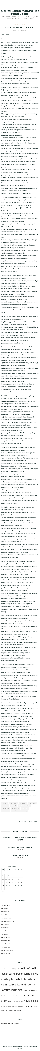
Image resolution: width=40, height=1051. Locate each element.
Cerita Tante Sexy (6, 953)
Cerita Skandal (5, 944)
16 (21, 879)
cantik (17, 969)
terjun (2, 1010)
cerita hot (13, 805)
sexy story (24, 810)
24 (3, 885)
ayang (2, 968)
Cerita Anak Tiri (6, 905)
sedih (16, 1006)
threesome (7, 1010)
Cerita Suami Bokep (7, 950)
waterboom (18, 1010)
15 (18, 879)
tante (35, 1006)
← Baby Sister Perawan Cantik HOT (14, 820)
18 (6, 882)
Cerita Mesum (5, 931)
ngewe (22, 1001)
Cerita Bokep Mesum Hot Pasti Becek (20, 12)
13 (12, 879)
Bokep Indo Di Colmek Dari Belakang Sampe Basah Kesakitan (20, 838)
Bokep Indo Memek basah (20, 855)
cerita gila (5, 805)
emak (32, 990)
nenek (13, 1001)
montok (10, 1001)
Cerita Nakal (4, 934)
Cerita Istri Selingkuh (7, 921)
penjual (10, 1006)
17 (3, 882)
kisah (17, 995)
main (20, 995)
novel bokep (15, 810)
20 (12, 882)
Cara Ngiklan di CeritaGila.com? (10, 1023)
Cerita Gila (4, 915)
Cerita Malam (5, 927)
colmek (24, 990)
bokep (14, 969)
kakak (9, 996)
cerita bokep (33, 803)
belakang (10, 969)
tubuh (11, 1010)
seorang (20, 1006)
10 (3, 879)
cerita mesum (15, 808)
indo (2, 996)
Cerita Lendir (5, 924)
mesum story (6, 810)
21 (15, 882)
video (14, 1010)
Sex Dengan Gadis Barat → (29, 821)
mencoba (23, 995)
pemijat (6, 1006)
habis (35, 990)
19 (9, 882)
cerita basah (13, 803)
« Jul (2, 891)
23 (21, 882)
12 (9, 879)
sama (13, 1006)
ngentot (17, 1001)
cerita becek (23, 803)
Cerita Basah (5, 908)
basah (5, 969)
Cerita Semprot (5, 937)
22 (18, 882)
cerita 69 (5, 803)
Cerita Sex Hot (5, 940)
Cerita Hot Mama (20, 24)
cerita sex (25, 808)
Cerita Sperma (5, 947)
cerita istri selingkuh (24, 805)
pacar (2, 1006)
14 (15, 879)
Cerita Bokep (5, 911)
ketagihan (13, 996)
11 (6, 879)
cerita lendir (6, 808)
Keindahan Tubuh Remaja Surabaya (20, 847)
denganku (28, 990)
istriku (5, 996)
